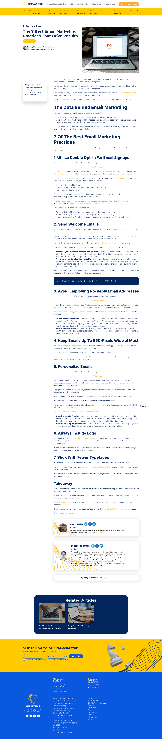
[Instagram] (38, 716)
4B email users (84, 117)
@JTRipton (99, 532)
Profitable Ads (96, 4)
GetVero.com (97, 167)
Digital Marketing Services (56, 4)
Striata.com (97, 376)
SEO (86, 4)
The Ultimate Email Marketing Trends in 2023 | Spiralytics (94, 281)
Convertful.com (97, 301)
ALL (25, 11)
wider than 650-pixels (79, 346)
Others (132, 11)
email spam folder (64, 174)
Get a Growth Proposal (129, 4)
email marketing (121, 178)
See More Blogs (33, 26)
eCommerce (107, 11)
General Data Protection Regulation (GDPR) (86, 203)
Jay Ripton (34, 47)
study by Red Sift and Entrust (82, 438)
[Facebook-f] (27, 716)
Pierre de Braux (49, 47)
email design (63, 346)
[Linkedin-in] (30, 716)
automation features (98, 405)
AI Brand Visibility (76, 4)
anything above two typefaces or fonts (95, 467)
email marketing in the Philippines (117, 509)
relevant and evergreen (110, 243)
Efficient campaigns (62, 502)
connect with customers (127, 93)
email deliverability (107, 171)
